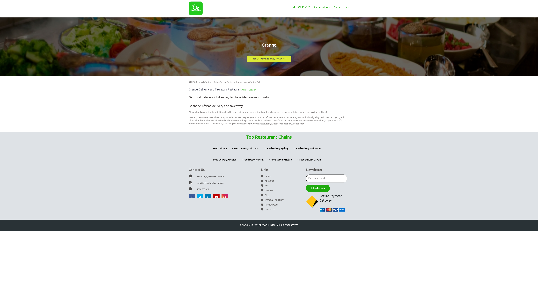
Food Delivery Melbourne (308, 148)
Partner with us (322, 7)
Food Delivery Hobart (281, 159)
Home (267, 176)
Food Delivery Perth (254, 159)
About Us (269, 181)
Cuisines (268, 190)
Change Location (249, 90)
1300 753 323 (303, 7)
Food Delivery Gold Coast (246, 148)
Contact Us (269, 209)
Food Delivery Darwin (310, 159)
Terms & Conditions (274, 200)
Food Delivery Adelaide (224, 159)
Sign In (337, 7)
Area (266, 185)
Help (347, 7)
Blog (266, 195)
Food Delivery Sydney (277, 148)
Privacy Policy (271, 204)
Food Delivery (220, 148)
